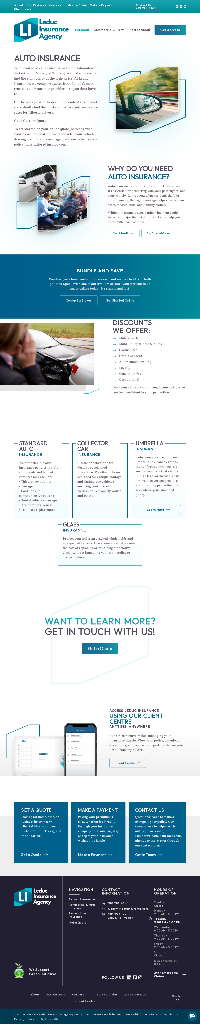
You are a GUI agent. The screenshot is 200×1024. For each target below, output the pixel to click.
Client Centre (125, 763)
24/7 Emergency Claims (166, 974)
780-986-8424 (118, 903)
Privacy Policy (24, 1019)
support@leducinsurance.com (128, 908)
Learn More (155, 509)
